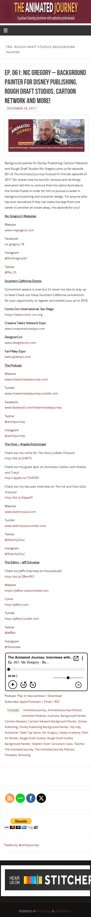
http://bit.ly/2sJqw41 (19, 498)
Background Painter (73, 716)
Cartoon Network (16, 721)
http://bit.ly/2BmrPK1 (20, 577)
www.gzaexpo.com (18, 357)
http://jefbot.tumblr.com (22, 619)
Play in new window (31, 696)
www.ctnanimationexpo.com (25, 329)
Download (55, 696)
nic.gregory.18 (14, 244)
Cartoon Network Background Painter (52, 721)
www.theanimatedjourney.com (26, 379)
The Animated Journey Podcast (54, 749)
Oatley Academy (69, 733)
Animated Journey (34, 710)
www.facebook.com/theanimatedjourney (33, 408)
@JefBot (10, 633)
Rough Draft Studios (33, 738)
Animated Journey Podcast (65, 710)
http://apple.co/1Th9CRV (22, 478)
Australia (53, 716)
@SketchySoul (14, 540)
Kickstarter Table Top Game (23, 733)
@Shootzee (13, 647)
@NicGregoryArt (16, 258)
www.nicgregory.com (19, 230)
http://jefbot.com (17, 605)
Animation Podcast (34, 716)
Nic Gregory (50, 733)
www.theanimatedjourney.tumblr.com (31, 393)
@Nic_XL (11, 272)
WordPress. (63, 911)
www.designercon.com (20, 343)
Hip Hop (75, 727)
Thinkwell (11, 755)
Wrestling (24, 755)
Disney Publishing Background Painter (44, 727)
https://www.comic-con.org (23, 315)
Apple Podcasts (30, 702)
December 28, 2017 (21, 108)
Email (47, 702)
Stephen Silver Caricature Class (52, 744)
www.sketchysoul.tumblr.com (25, 526)
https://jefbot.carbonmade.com (27, 591)
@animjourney (15, 422)
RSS (57, 702)
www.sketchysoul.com (20, 512)
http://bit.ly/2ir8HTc (18, 458)
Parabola (44, 911)
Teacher (79, 744)
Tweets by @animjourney (21, 845)
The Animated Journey (19, 749)
